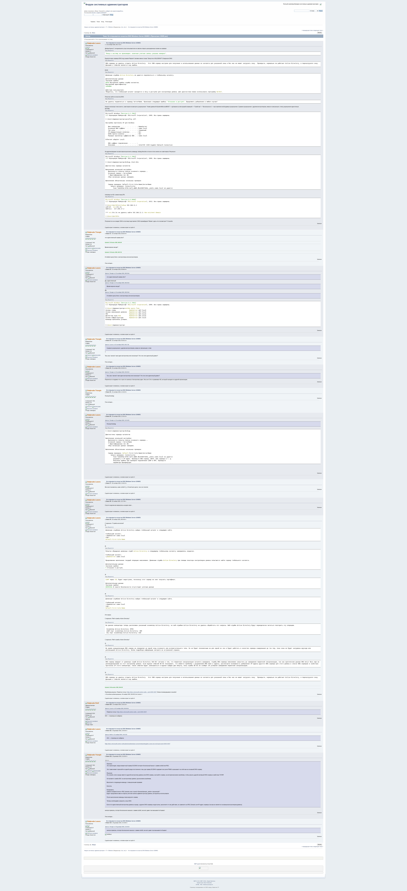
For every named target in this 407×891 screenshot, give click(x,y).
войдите (108, 11)
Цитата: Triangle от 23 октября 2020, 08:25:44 (117, 273)
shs (122, 27)
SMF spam (197, 864)
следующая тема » (318, 30)
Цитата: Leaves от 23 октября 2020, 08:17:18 (117, 344)
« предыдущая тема (307, 30)
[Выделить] (111, 50)
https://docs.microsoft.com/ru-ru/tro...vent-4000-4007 (142, 692)
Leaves (98, 43)
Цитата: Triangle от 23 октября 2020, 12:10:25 (117, 420)
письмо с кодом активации (98, 12)
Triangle (98, 232)
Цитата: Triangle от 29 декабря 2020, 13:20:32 (117, 826)
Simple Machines (211, 881)
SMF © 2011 (203, 881)
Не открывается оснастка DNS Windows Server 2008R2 (123, 43)
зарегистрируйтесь (118, 11)
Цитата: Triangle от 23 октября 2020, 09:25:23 (117, 372)
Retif (97, 703)
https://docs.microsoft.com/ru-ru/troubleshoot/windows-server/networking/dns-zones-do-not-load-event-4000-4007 (137, 744)
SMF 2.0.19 (196, 881)
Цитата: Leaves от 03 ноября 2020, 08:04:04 (117, 708)
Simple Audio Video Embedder (204, 882)
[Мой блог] (88, 723)
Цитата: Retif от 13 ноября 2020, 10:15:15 (116, 734)
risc (125, 27)
